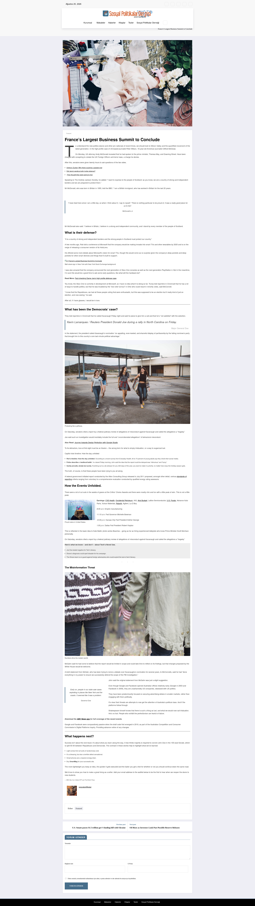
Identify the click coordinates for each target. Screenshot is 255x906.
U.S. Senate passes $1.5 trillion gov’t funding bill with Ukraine (99, 828)
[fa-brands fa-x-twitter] (173, 4)
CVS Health (110, 500)
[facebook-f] (167, 4)
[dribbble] (178, 4)
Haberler (112, 22)
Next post (133, 824)
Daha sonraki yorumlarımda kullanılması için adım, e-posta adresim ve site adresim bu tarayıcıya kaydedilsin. (102, 878)
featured (68, 133)
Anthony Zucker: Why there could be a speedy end (84, 168)
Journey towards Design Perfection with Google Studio (96, 442)
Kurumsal (88, 22)
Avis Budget (142, 500)
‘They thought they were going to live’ (80, 175)
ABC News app (83, 719)
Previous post (121, 824)
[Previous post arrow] (65, 826)
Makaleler (101, 22)
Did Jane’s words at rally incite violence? (81, 171)
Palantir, (119, 503)
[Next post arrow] (189, 826)
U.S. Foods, (171, 500)
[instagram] (184, 4)
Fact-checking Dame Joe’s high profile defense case (95, 278)
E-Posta (130, 864)
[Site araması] (165, 22)
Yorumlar (68, 843)
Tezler (131, 22)
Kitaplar (122, 22)
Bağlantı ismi (69, 864)
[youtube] (190, 4)
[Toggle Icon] (171, 22)
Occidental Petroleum (124, 500)
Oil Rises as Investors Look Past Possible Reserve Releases (155, 828)
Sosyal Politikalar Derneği (148, 22)
